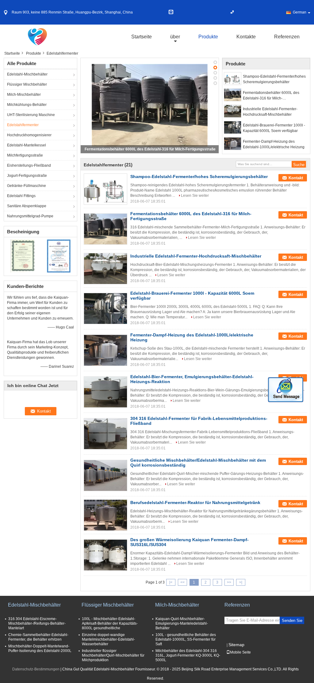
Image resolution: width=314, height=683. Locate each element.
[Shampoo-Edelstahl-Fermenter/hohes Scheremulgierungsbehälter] (232, 78)
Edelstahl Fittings (21, 196)
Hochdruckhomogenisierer (29, 135)
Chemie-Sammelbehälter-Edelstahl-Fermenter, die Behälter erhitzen (38, 637)
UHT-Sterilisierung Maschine (31, 115)
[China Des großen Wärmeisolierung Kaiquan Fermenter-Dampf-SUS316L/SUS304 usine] (105, 555)
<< (182, 582)
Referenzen (287, 36)
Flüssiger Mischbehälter (27, 84)
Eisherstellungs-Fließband (29, 165)
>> (229, 582)
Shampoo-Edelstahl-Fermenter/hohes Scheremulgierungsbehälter (274, 79)
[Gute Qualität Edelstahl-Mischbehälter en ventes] (22, 256)
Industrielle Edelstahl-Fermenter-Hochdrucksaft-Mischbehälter (270, 112)
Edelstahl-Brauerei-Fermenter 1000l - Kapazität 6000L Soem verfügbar (274, 128)
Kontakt (296, 178)
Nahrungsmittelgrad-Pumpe (30, 216)
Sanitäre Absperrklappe (26, 206)
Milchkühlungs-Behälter (27, 105)
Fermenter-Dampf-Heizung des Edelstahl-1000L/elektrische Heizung (273, 144)
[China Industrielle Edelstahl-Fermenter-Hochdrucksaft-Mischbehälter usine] (105, 268)
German (299, 12)
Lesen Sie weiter (195, 195)
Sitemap (236, 644)
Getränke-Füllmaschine (26, 186)
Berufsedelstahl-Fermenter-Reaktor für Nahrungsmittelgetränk (195, 502)
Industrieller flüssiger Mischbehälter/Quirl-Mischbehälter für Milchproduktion (113, 655)
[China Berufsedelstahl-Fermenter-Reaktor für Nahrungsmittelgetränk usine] (105, 515)
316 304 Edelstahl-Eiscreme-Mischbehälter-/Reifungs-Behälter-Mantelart (37, 623)
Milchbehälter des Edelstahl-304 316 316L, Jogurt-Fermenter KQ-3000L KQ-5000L (187, 655)
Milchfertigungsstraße (25, 155)
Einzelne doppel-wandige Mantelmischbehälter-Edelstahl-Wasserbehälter (108, 639)
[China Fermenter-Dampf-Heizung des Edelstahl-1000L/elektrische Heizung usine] (105, 350)
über (175, 36)
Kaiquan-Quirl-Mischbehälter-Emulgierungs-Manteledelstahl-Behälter (181, 623)
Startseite (141, 36)
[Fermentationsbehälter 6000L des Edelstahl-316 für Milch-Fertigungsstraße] (150, 105)
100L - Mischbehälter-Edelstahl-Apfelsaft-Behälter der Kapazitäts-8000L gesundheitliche (110, 623)
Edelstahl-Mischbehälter (27, 74)
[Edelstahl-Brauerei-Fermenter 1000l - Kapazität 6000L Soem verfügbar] (232, 127)
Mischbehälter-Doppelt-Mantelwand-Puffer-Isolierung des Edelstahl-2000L (39, 648)
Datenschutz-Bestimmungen (35, 669)
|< (170, 582)
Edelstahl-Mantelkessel (26, 145)
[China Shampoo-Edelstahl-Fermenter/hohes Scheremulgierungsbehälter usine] (105, 189)
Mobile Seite (240, 652)
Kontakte (246, 36)
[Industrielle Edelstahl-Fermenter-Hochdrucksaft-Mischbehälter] (232, 111)
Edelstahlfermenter (23, 125)
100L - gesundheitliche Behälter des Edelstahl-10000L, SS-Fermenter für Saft (185, 639)
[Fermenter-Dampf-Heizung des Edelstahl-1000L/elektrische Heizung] (232, 143)
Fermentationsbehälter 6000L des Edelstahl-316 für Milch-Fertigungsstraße (150, 149)
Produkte (208, 36)
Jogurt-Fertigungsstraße (27, 175)
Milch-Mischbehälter (24, 94)
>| (240, 582)
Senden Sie (292, 620)
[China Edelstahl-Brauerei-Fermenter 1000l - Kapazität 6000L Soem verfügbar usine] (105, 308)
